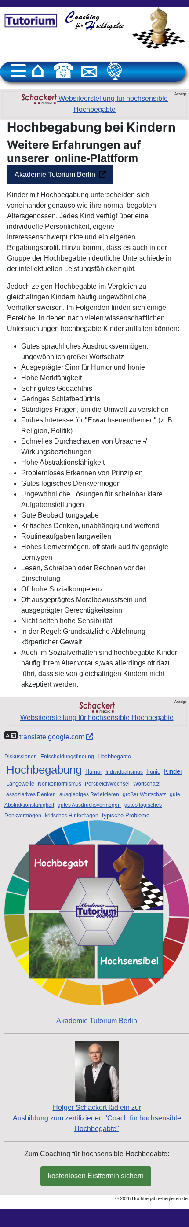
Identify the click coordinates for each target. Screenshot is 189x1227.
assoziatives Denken (31, 794)
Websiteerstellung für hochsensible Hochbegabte (112, 104)
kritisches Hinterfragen (71, 815)
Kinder (173, 771)
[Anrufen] (63, 71)
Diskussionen (20, 756)
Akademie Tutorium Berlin (55, 174)
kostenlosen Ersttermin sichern (96, 1175)
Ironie (153, 771)
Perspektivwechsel (107, 784)
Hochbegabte (114, 756)
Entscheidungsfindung (67, 756)
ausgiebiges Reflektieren (89, 794)
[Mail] (89, 71)
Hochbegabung (44, 770)
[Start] (38, 71)
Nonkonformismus (59, 784)
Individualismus (124, 772)
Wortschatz (146, 784)
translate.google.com (52, 737)
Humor (93, 771)
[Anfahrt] (115, 71)
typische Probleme (125, 815)
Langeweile (20, 783)
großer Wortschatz (144, 794)
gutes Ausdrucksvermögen (89, 805)
